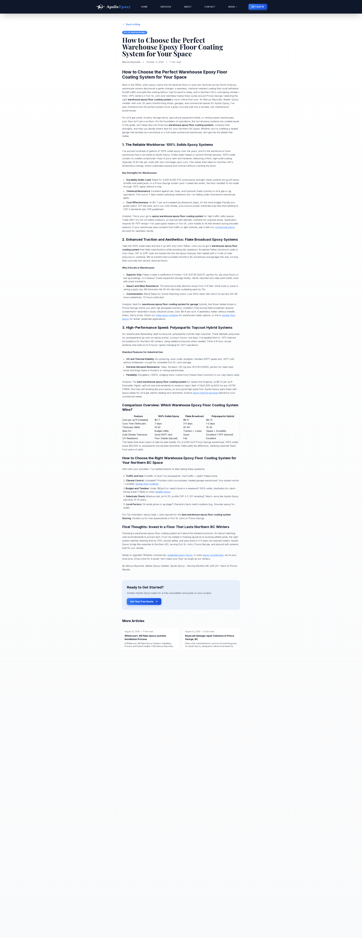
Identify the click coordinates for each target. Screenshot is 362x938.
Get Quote (257, 7)
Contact (209, 7)
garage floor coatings (146, 483)
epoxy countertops (213, 555)
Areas (231, 7)
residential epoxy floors (179, 555)
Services (165, 7)
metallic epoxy (162, 491)
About (188, 7)
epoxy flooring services (205, 392)
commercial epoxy (225, 227)
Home (144, 7)
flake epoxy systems (167, 315)
